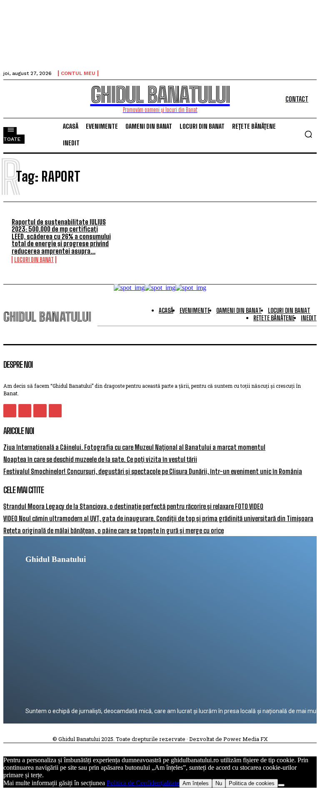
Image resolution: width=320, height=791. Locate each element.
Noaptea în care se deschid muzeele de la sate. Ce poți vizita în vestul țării (100, 459)
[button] (308, 134)
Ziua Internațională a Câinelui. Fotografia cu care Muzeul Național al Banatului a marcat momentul (134, 447)
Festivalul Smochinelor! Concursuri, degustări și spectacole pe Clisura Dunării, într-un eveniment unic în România (152, 471)
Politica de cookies (252, 783)
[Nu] (281, 785)
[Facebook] (9, 410)
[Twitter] (39, 410)
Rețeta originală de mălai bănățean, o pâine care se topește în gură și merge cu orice (113, 530)
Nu (218, 783)
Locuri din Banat (34, 259)
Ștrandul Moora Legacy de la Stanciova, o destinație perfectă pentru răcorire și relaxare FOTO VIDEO (133, 506)
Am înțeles (195, 783)
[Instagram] (24, 410)
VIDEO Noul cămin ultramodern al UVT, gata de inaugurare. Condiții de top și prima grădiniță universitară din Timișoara (158, 518)
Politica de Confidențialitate (143, 782)
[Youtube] (55, 410)
